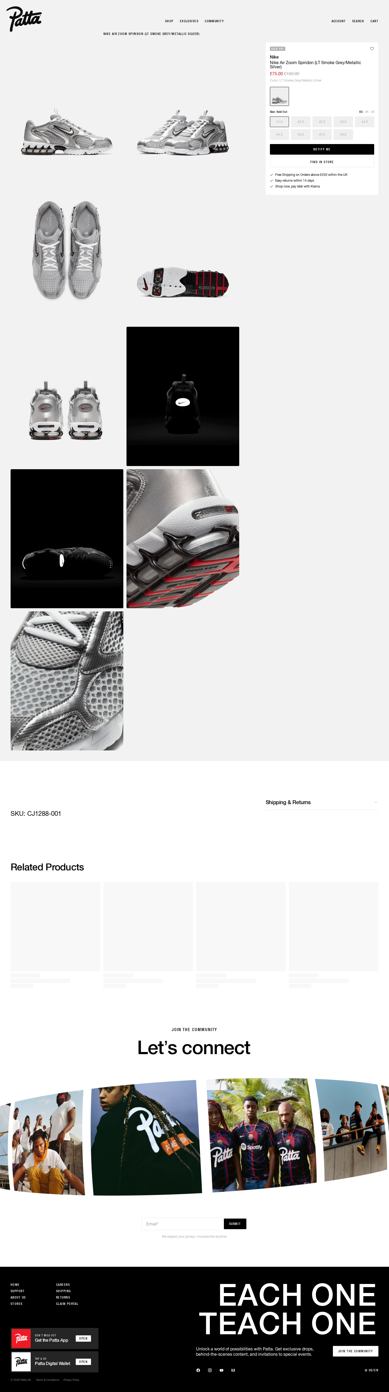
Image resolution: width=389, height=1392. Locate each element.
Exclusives (189, 21)
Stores (17, 1304)
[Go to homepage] (24, 19)
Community (214, 21)
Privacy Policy (71, 1379)
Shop (169, 21)
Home (15, 1285)
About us (18, 1297)
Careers (63, 1285)
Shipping (63, 1291)
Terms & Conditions (47, 1379)
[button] (279, 122)
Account (339, 21)
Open (83, 1338)
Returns (63, 1297)
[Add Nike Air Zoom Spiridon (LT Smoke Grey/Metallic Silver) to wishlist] (372, 49)
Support (18, 1291)
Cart (374, 21)
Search (358, 21)
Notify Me (322, 149)
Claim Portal (67, 1304)
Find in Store (322, 162)
